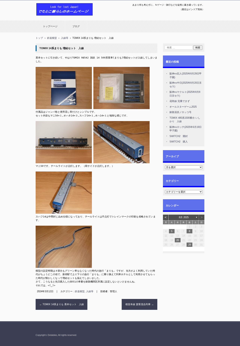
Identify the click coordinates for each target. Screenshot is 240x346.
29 (189, 244)
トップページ (50, 26)
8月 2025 (184, 217)
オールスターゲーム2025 (183, 106)
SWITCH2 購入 (179, 141)
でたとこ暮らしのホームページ (54, 17)
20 (177, 240)
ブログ (76, 26)
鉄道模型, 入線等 (84, 291)
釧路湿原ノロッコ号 (180, 112)
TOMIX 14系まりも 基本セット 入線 (61, 304)
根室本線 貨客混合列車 (139, 304)
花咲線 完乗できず (180, 101)
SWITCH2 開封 (179, 136)
